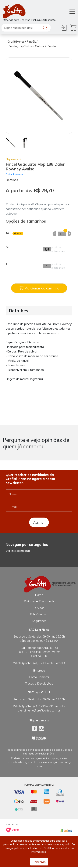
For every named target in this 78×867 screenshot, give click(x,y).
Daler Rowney (14, 174)
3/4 (46, 249)
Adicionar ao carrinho (42, 288)
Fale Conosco (39, 614)
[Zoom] (11, 142)
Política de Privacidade (39, 601)
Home (39, 595)
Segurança (39, 621)
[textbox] (26, 28)
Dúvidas (39, 608)
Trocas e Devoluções (39, 683)
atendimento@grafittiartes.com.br (39, 710)
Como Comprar (39, 677)
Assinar (39, 522)
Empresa (39, 670)
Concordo (39, 862)
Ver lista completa (18, 551)
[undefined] (39, 96)
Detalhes (12, 180)
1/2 (62, 234)
